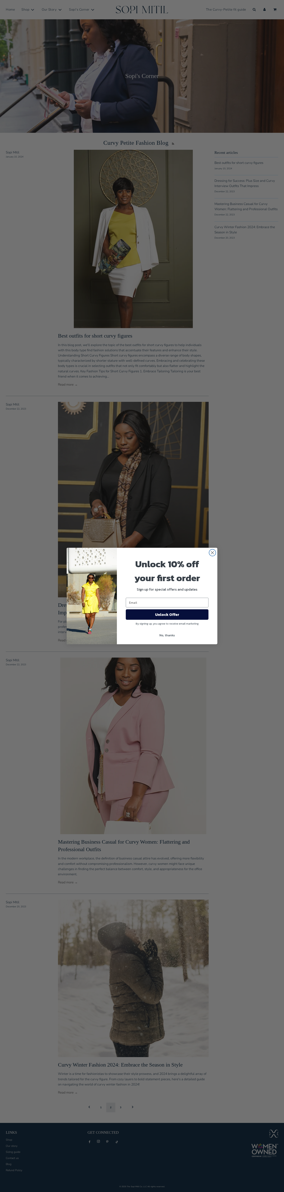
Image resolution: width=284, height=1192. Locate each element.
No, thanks (167, 635)
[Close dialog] (212, 552)
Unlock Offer (167, 614)
